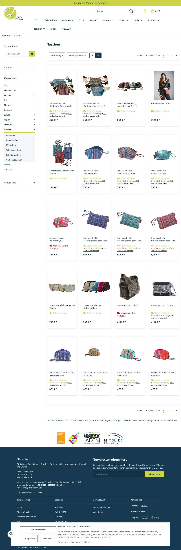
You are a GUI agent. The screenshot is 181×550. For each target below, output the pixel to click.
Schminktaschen (13, 150)
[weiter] (176, 55)
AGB (18, 521)
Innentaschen (12, 140)
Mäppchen (11, 145)
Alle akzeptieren (38, 529)
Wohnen (8, 95)
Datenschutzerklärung (81, 542)
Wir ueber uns (61, 521)
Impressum (63, 542)
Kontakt (20, 507)
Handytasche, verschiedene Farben (62, 172)
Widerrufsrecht (23, 512)
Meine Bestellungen (102, 507)
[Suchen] (131, 11)
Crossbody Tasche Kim (161, 103)
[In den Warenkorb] (31, 54)
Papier (7, 119)
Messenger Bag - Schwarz (162, 305)
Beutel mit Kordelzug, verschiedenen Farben (127, 104)
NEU (6, 85)
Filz (5, 100)
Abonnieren (154, 474)
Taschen (7, 129)
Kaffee (7, 164)
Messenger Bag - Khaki (127, 305)
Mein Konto (98, 512)
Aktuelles (59, 507)
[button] (145, 11)
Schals (7, 115)
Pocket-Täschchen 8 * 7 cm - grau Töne (95, 373)
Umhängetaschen (14, 160)
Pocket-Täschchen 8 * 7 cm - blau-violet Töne (62, 373)
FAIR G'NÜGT (60, 512)
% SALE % (8, 169)
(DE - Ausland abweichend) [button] (61, 114)
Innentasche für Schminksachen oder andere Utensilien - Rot (164, 239)
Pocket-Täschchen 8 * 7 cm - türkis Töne (129, 373)
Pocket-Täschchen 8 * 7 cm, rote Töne (163, 373)
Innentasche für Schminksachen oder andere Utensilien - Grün (130, 239)
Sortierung (56, 55)
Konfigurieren (29, 538)
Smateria (8, 110)
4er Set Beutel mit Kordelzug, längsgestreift (61, 104)
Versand (47, 547)
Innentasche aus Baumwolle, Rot (57, 239)
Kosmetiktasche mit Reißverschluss (92, 306)
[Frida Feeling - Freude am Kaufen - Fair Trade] (13, 13)
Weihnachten (10, 90)
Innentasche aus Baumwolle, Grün (159, 172)
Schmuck (8, 124)
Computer (10, 135)
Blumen (7, 105)
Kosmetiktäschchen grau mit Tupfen (62, 306)
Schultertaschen (13, 155)
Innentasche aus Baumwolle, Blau (90, 172)
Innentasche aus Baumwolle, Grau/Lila (126, 172)
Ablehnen (47, 538)
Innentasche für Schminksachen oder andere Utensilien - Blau (96, 239)
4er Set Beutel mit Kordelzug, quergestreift (94, 104)
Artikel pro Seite (76, 55)
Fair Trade (59, 516)
